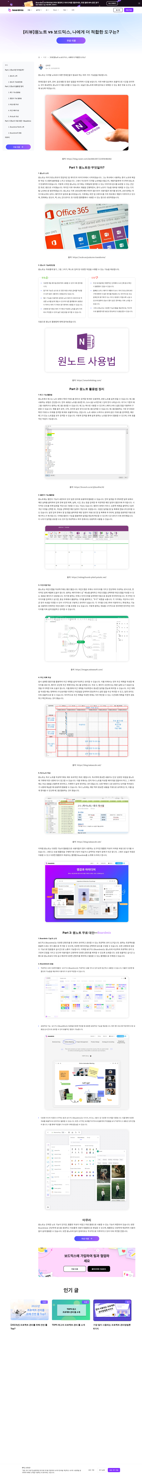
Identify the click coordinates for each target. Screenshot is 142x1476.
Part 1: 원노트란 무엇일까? (14, 70)
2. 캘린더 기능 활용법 (15, 98)
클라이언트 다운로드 (99, 1269)
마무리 (7, 137)
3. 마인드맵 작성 (13, 104)
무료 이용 (129, 10)
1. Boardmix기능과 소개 (16, 127)
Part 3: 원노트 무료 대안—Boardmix (18, 121)
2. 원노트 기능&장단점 (15, 82)
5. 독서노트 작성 (13, 116)
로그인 (118, 10)
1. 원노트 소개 (12, 76)
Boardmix (104, 932)
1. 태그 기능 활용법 (14, 92)
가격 (73, 10)
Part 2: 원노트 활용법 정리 (14, 86)
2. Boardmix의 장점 (14, 133)
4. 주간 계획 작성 (13, 110)
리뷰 (44, 57)
